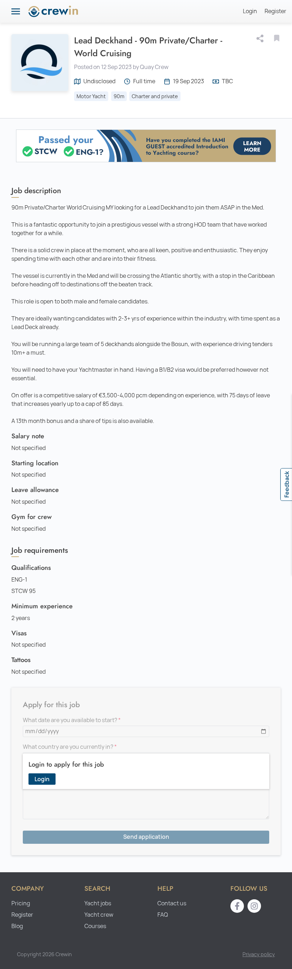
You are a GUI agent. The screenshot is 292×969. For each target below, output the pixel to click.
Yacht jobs (97, 903)
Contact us (171, 903)
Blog (17, 926)
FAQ (162, 914)
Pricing (20, 903)
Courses (95, 926)
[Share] (261, 38)
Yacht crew (98, 914)
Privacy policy (259, 954)
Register (275, 11)
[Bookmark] (277, 38)
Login (250, 11)
